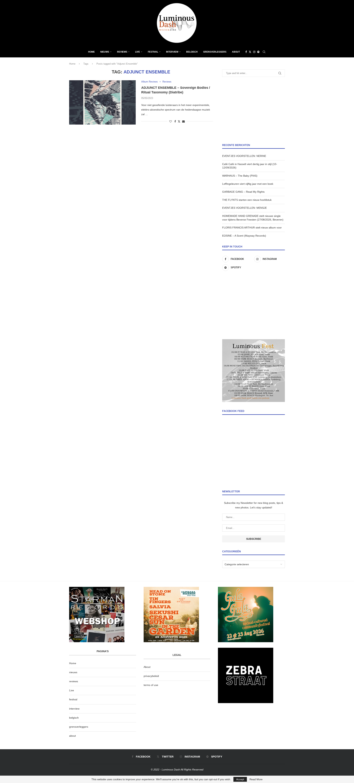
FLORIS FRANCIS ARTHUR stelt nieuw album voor (252, 227)
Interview (172, 52)
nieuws (104, 52)
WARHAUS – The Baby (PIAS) (239, 175)
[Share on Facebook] (175, 121)
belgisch (74, 717)
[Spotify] (258, 52)
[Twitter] (250, 52)
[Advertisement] (253, 110)
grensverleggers (78, 726)
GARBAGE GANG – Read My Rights (243, 191)
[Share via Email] (183, 121)
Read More (256, 779)
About (236, 52)
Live (137, 52)
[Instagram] (254, 52)
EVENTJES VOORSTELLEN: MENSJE (244, 207)
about (72, 735)
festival (73, 699)
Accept (240, 779)
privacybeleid (151, 675)
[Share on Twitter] (179, 121)
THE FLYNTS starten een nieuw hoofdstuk (247, 199)
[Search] (264, 52)
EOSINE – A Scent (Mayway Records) (244, 235)
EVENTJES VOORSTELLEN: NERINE (244, 155)
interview (74, 708)
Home (91, 52)
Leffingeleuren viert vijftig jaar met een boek (247, 183)
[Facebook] (246, 52)
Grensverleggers (214, 52)
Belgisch (192, 52)
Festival (153, 52)
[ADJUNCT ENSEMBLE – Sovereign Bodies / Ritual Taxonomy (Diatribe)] (102, 102)
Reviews (122, 52)
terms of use (151, 685)
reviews (73, 681)
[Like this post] (170, 121)
